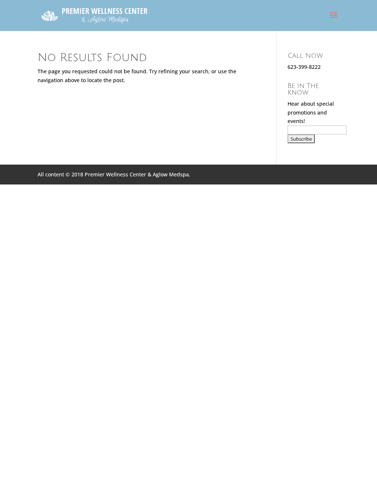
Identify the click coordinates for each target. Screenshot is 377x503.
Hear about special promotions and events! (311, 112)
